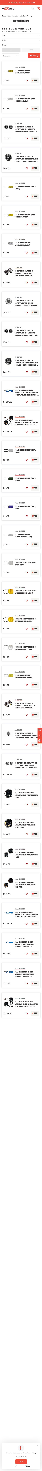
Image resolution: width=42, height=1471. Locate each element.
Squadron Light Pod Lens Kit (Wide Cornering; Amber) (25, 592)
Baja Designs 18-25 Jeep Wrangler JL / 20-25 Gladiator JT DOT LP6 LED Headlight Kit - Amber (26, 915)
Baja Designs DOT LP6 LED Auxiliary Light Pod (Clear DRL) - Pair (26, 855)
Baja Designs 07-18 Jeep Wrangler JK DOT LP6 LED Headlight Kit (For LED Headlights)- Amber (24, 974)
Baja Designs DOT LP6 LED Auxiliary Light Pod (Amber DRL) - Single (25, 825)
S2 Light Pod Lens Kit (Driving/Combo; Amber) (23, 676)
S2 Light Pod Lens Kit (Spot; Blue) (25, 508)
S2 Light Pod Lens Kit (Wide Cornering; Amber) (25, 216)
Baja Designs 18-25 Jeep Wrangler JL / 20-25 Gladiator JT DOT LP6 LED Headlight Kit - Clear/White (26, 393)
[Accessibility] (40, 740)
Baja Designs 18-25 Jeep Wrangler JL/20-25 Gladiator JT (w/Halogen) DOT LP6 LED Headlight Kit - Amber (26, 423)
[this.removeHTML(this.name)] (8, 71)
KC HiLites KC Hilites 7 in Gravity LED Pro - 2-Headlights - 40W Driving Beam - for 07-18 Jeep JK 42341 (26, 736)
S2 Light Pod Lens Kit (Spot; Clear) (25, 451)
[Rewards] (40, 735)
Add (35, 80)
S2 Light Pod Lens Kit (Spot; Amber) (25, 188)
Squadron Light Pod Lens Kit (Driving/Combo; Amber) (25, 620)
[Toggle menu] (3, 8)
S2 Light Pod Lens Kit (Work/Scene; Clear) (23, 244)
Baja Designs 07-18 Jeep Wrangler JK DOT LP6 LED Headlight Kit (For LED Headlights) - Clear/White (25, 944)
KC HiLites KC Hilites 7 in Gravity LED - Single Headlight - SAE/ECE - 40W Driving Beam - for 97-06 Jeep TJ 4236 (26, 363)
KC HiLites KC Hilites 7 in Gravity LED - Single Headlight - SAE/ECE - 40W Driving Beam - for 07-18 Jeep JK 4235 (26, 159)
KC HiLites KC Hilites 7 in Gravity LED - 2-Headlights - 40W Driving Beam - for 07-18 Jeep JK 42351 (26, 333)
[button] (26, 80)
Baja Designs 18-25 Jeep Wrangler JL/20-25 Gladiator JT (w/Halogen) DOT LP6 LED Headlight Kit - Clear (26, 1004)
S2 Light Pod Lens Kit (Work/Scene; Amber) (23, 72)
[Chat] (40, 730)
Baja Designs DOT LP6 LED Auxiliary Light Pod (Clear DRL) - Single (26, 795)
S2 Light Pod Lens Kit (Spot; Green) (25, 479)
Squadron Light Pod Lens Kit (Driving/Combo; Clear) (25, 648)
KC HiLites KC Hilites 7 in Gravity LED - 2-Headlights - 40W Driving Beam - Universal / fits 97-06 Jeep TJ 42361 (26, 129)
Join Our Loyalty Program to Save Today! (21, 2)
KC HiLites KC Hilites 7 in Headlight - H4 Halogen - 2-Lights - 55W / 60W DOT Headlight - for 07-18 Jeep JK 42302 (26, 706)
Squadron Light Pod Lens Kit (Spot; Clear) (25, 564)
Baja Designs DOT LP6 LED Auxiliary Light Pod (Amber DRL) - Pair (25, 885)
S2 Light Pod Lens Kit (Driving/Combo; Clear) (23, 536)
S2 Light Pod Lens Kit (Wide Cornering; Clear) (25, 100)
